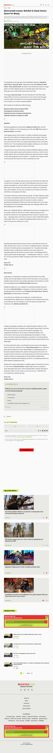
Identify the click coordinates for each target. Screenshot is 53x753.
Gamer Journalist (26, 718)
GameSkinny (35, 718)
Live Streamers (11, 397)
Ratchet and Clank (13, 422)
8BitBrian (9, 20)
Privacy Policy (30, 625)
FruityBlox (27, 720)
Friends (9, 400)
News (9, 7)
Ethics (26, 700)
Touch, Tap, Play (20, 720)
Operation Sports (43, 718)
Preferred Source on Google (27, 439)
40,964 (28, 673)
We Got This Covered (16, 718)
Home (5, 7)
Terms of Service (23, 625)
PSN (8, 422)
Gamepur (24, 716)
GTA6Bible (41, 720)
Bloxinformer (34, 720)
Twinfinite (18, 716)
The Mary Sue (11, 720)
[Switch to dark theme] (45, 4)
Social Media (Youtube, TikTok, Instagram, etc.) (18, 403)
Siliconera (7, 718)
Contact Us (26, 703)
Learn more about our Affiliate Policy (24, 436)
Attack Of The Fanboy (32, 716)
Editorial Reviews (11, 394)
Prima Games (42, 716)
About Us (26, 698)
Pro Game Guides (10, 716)
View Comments (26, 450)
